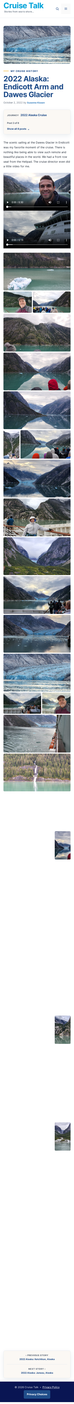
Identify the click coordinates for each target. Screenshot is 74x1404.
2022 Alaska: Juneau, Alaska (37, 1373)
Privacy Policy (51, 1387)
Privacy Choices (37, 1394)
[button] (22, 263)
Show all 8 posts (18, 129)
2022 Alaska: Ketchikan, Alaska (37, 1359)
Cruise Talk (23, 5)
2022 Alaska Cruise (33, 115)
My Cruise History (24, 71)
